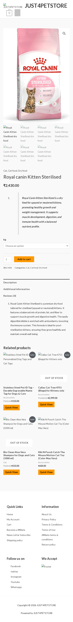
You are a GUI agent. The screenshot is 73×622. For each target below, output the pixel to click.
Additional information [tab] (16, 289)
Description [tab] (10, 282)
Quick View (11, 407)
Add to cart (24, 259)
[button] (64, 33)
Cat (5, 170)
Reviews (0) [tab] (9, 295)
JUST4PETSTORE (46, 5)
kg (4, 239)
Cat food (12, 170)
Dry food (22, 170)
